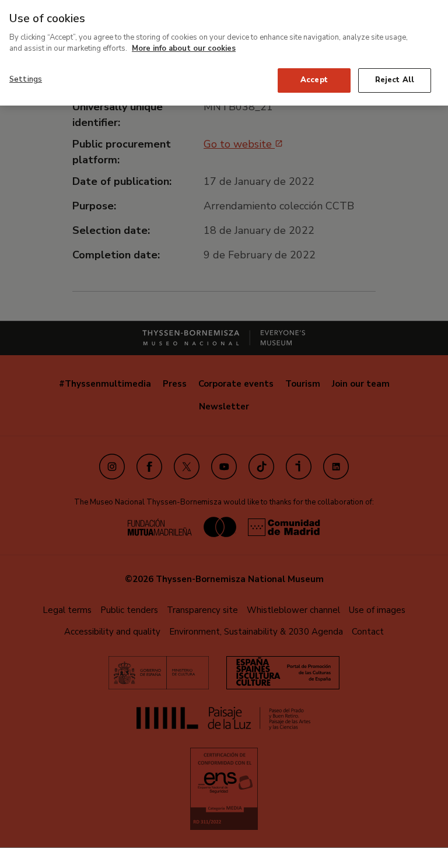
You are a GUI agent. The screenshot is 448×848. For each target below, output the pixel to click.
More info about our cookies (184, 48)
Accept (314, 80)
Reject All (394, 80)
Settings (25, 79)
